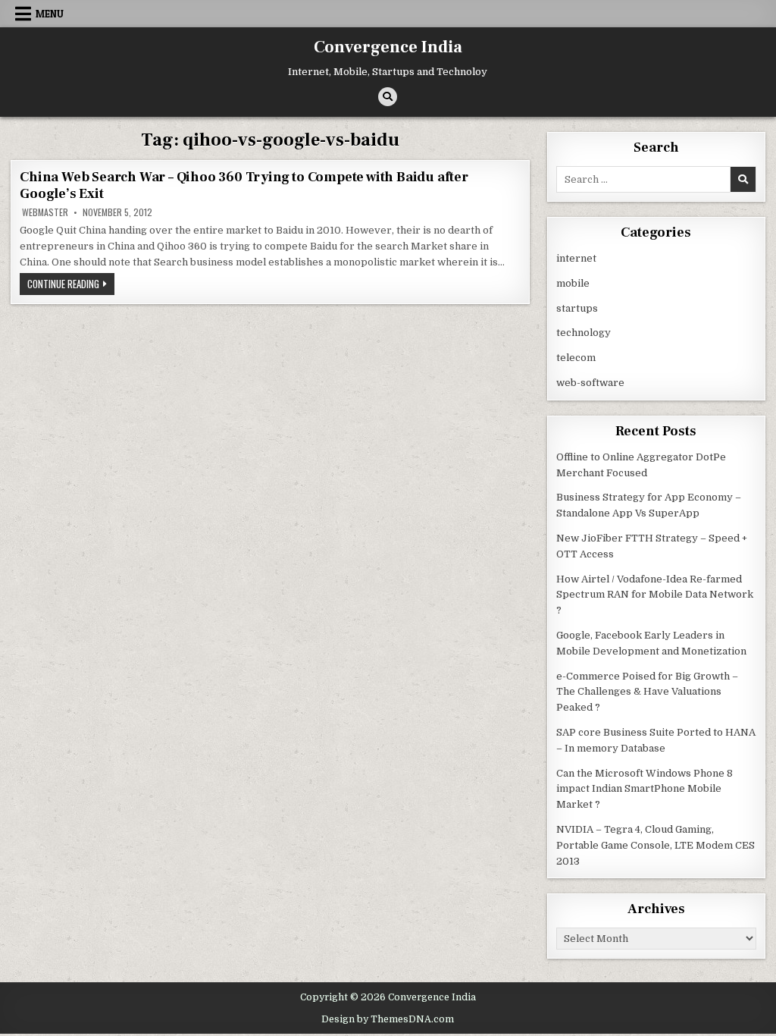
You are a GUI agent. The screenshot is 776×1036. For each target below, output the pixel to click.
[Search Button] (387, 96)
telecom (576, 357)
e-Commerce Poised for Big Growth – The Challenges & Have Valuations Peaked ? (647, 692)
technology (583, 332)
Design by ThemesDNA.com (387, 1019)
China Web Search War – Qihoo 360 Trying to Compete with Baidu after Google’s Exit (244, 185)
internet (576, 258)
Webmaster (45, 212)
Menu (50, 14)
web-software (590, 382)
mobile (573, 283)
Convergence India (388, 47)
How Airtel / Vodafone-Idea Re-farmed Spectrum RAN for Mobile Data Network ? (654, 595)
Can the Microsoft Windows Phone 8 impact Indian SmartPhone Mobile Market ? (644, 789)
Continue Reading (70, 285)
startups (577, 308)
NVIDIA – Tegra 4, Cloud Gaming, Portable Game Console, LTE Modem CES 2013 (655, 845)
